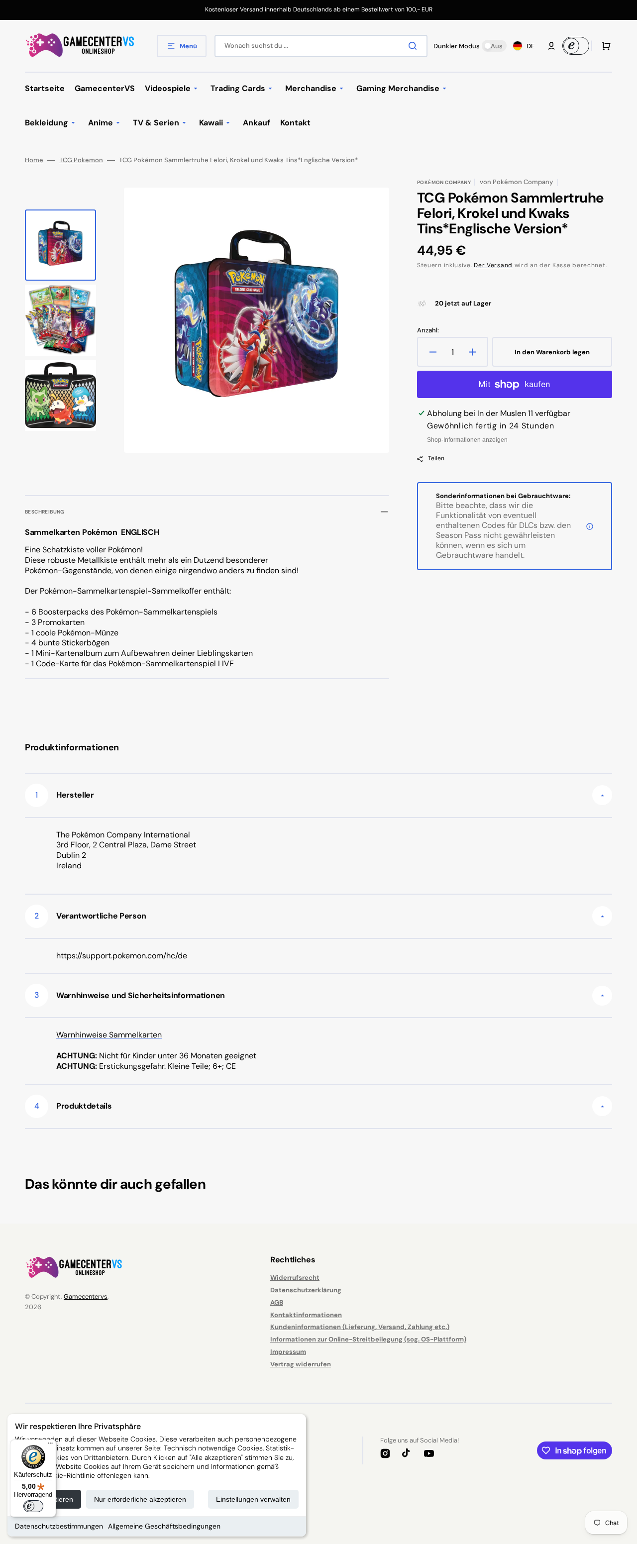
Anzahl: (428, 330)
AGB (276, 1302)
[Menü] (50, 1445)
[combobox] (320, 46)
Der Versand (493, 265)
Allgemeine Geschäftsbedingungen (164, 1526)
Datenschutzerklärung (305, 1290)
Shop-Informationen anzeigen (467, 439)
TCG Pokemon (81, 160)
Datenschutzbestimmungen (59, 1526)
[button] (551, 46)
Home (34, 160)
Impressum (288, 1351)
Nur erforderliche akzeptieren (140, 1499)
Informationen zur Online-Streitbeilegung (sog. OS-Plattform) (368, 1339)
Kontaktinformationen (306, 1315)
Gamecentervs (85, 1296)
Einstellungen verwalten (253, 1499)
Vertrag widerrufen (300, 1364)
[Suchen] (414, 46)
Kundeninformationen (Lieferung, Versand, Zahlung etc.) (359, 1327)
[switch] (33, 1506)
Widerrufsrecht (294, 1278)
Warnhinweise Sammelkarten (109, 1034)
